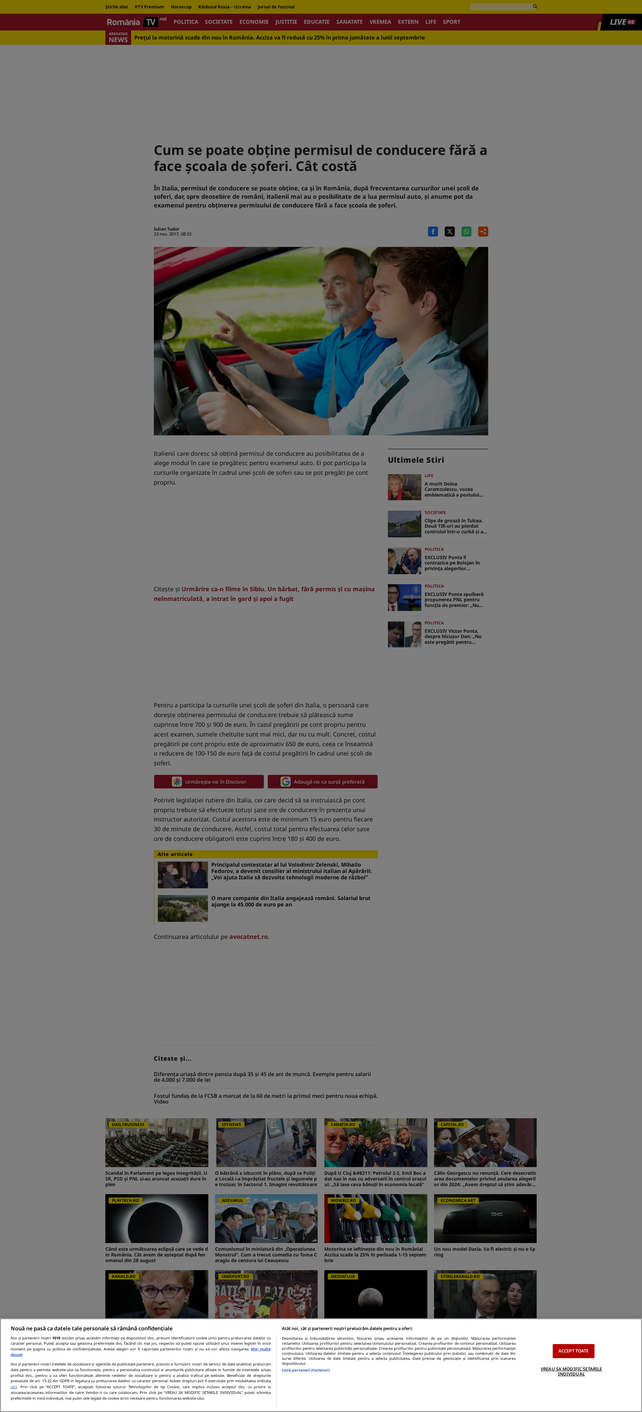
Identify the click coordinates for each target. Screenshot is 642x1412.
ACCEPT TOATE (573, 1351)
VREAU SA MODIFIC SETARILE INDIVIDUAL (571, 1371)
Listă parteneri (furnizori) (306, 1370)
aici (14, 1387)
